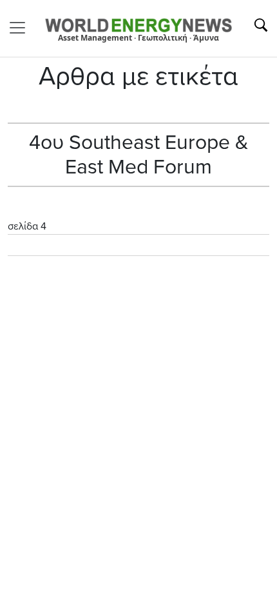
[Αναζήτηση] (261, 25)
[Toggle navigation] (21, 27)
